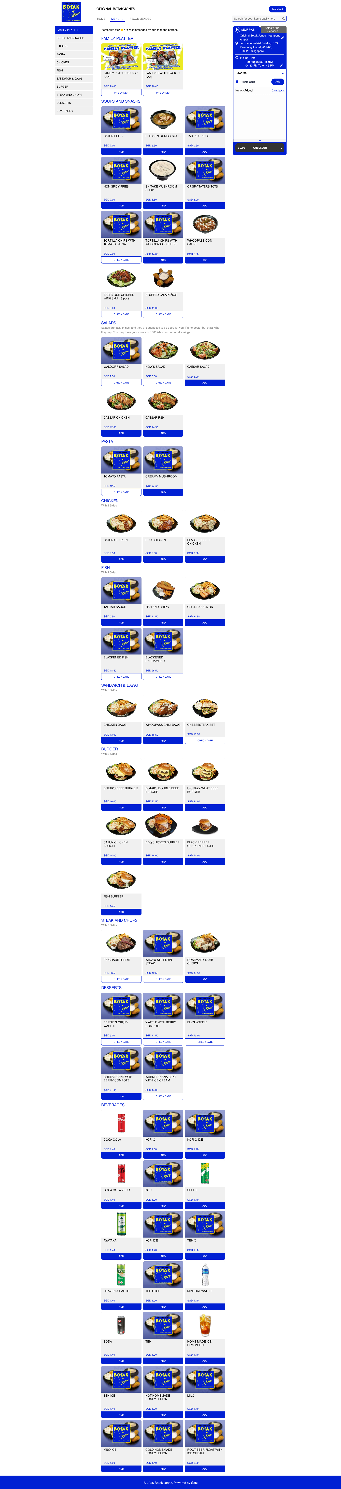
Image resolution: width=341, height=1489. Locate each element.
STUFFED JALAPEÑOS (161, 295)
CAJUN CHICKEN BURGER (116, 844)
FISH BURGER (114, 896)
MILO (190, 1396)
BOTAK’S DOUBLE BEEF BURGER (162, 790)
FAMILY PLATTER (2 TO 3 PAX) (121, 75)
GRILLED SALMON (200, 607)
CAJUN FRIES (113, 136)
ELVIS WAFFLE (197, 1022)
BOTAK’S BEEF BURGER (121, 788)
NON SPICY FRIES (116, 186)
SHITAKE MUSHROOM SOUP (161, 188)
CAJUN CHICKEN (116, 540)
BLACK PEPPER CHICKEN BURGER (200, 844)
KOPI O (150, 1140)
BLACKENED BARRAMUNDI (155, 659)
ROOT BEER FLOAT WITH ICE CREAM (205, 1451)
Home (101, 19)
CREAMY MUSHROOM (161, 476)
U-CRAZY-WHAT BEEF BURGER (202, 790)
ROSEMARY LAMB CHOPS (200, 961)
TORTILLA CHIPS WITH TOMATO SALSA (119, 242)
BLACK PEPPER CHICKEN (198, 542)
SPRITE (192, 1190)
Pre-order (121, 92)
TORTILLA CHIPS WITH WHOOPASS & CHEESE (161, 242)
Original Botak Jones (115, 9)
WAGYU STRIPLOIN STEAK (158, 961)
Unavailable (121, 260)
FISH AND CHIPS (157, 607)
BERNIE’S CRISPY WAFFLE (116, 1024)
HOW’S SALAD (155, 367)
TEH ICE (109, 1396)
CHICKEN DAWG (115, 725)
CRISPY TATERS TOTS (202, 186)
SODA (108, 1342)
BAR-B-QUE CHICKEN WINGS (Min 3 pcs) (119, 296)
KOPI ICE (151, 1240)
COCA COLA (112, 1140)
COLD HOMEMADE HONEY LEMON (158, 1451)
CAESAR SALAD (198, 367)
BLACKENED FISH (116, 657)
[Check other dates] (281, 65)
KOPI (148, 1190)
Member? (277, 9)
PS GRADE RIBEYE (117, 960)
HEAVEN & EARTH (116, 1291)
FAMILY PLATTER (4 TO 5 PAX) (162, 75)
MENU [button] (115, 19)
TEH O (191, 1240)
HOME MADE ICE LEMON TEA (199, 1343)
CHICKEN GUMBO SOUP (162, 136)
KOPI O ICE (195, 1140)
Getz (194, 1483)
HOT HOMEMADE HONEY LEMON (157, 1397)
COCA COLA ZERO (117, 1190)
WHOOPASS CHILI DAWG (163, 725)
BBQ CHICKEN (155, 540)
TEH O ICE (152, 1291)
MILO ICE (110, 1450)
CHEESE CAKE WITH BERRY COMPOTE (118, 1078)
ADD (277, 81)
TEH (148, 1342)
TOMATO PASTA (115, 476)
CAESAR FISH (154, 418)
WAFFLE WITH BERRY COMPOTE (160, 1024)
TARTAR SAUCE (198, 136)
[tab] (259, 140)
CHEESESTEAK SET (201, 725)
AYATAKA (110, 1240)
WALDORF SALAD (116, 367)
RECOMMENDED (140, 19)
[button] (260, 140)
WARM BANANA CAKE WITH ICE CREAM (160, 1078)
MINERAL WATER (199, 1291)
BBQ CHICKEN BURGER (162, 842)
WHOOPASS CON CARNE (199, 242)
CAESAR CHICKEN (117, 418)
